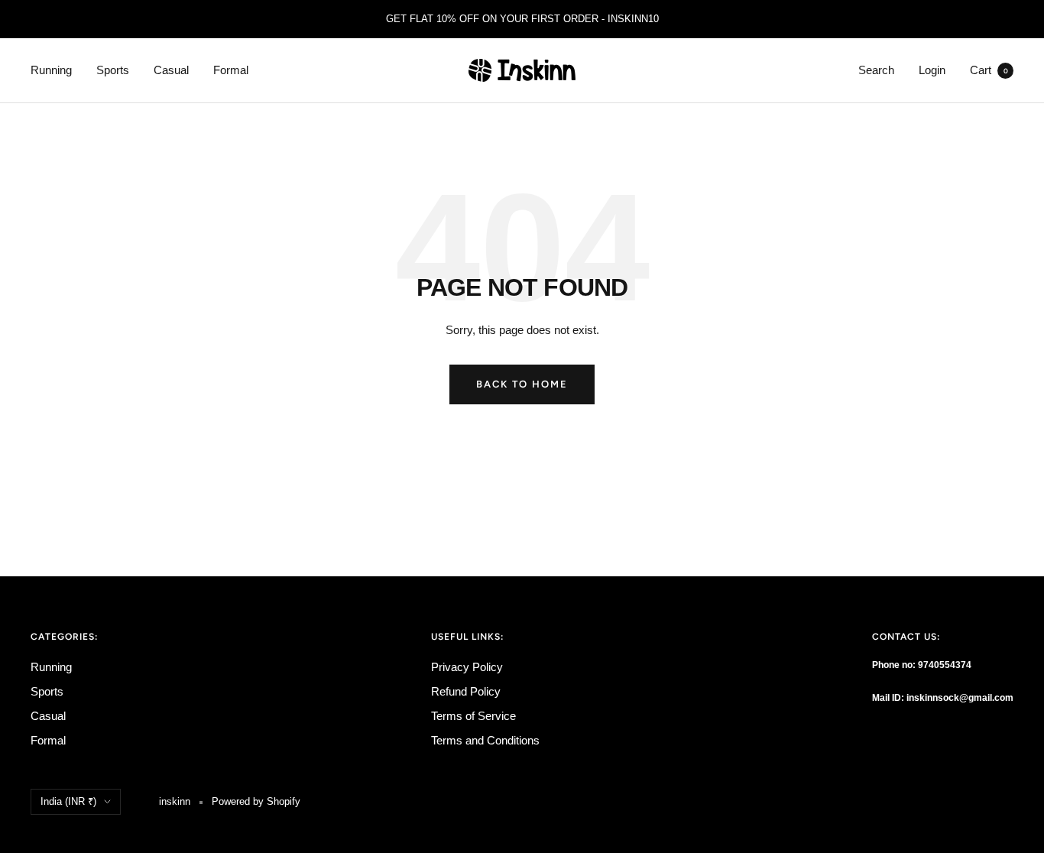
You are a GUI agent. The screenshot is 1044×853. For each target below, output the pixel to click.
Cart (989, 69)
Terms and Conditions (485, 740)
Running (51, 69)
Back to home (522, 384)
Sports (112, 69)
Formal (230, 69)
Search (876, 69)
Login (932, 69)
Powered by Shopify (256, 801)
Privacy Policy (467, 666)
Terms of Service (473, 715)
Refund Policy (466, 691)
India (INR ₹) (68, 801)
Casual (171, 69)
